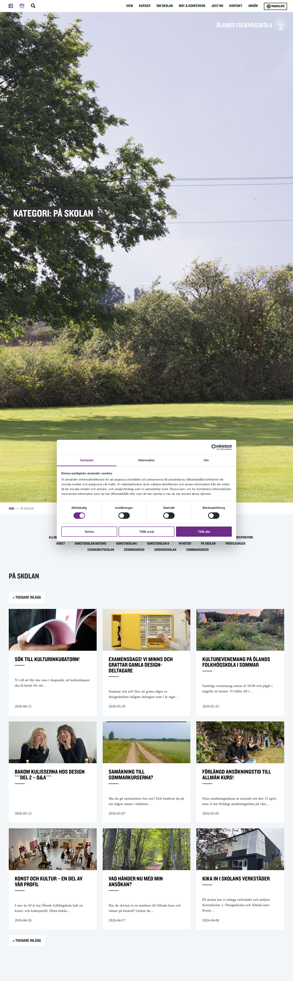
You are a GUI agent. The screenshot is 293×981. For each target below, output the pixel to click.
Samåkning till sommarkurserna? (131, 775)
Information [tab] (146, 460)
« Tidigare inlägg (27, 597)
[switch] (124, 515)
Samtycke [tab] (87, 460)
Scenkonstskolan (100, 550)
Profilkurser (235, 543)
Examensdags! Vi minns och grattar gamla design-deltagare (141, 665)
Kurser (144, 6)
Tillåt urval (146, 531)
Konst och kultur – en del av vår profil (49, 881)
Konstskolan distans (90, 543)
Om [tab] (206, 460)
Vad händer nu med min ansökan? (136, 881)
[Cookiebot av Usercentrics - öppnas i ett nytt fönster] (214, 447)
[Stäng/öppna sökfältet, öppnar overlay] (33, 6)
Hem (129, 6)
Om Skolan (164, 6)
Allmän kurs (58, 537)
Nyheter (185, 543)
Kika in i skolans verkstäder (236, 879)
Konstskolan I (126, 543)
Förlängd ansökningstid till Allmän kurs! (236, 775)
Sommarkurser (197, 550)
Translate (278, 6)
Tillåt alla (204, 531)
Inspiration (244, 537)
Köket (60, 543)
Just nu (217, 6)
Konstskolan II (158, 543)
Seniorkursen (134, 550)
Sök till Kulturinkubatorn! (47, 659)
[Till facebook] (11, 6)
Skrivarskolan (165, 550)
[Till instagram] (22, 6)
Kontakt (235, 6)
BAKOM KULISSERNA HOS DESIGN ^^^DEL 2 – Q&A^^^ (50, 775)
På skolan (208, 543)
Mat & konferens (192, 6)
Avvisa (89, 531)
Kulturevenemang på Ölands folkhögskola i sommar (236, 662)
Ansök (253, 6)
